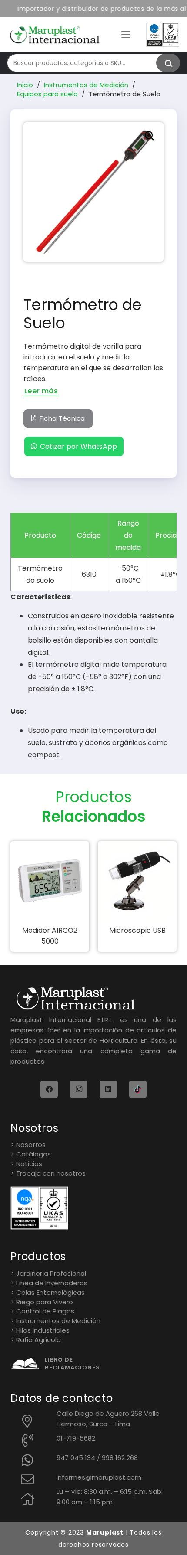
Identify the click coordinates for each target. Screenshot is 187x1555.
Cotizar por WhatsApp (78, 446)
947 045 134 (76, 1457)
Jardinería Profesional (51, 1273)
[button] (126, 34)
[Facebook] (49, 1089)
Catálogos (33, 1154)
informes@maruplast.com (99, 1477)
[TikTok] (138, 1089)
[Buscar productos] (168, 63)
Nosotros (31, 1144)
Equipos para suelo (47, 93)
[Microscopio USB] (137, 880)
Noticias (29, 1163)
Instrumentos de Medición (86, 84)
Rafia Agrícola (38, 1339)
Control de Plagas (45, 1311)
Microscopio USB (137, 930)
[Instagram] (78, 1089)
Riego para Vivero (44, 1302)
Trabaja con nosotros (51, 1173)
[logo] (55, 35)
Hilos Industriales (43, 1330)
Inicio (25, 84)
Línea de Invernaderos (51, 1282)
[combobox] (89, 63)
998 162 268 (120, 1457)
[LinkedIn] (108, 1089)
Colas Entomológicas (50, 1292)
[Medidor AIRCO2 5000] (49, 880)
